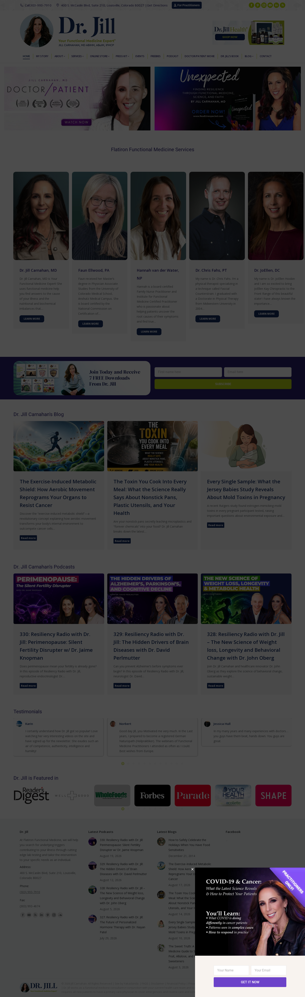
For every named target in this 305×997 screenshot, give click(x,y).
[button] (192, 869)
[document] (152, 498)
